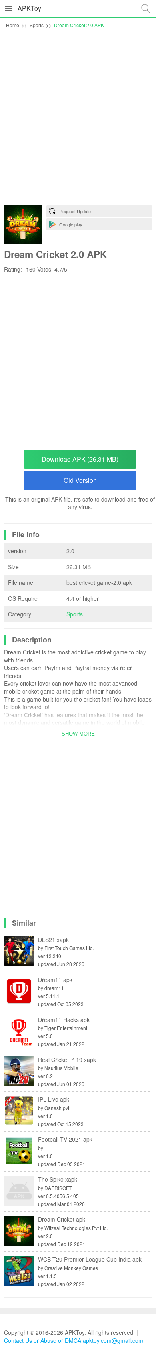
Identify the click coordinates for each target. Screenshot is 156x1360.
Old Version (80, 480)
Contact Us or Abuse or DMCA (42, 1340)
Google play (70, 224)
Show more (78, 734)
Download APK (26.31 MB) (80, 459)
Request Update (75, 211)
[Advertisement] (78, 121)
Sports (74, 614)
